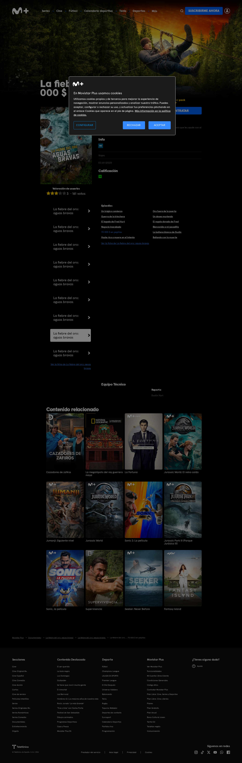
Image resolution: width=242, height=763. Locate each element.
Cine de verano (19, 694)
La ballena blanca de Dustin (167, 232)
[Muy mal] (48, 193)
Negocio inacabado (111, 226)
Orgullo (15, 731)
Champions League (110, 671)
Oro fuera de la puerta (164, 211)
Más (154, 11)
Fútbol (73, 11)
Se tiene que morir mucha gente (71, 685)
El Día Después (108, 685)
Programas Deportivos (67, 722)
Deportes (139, 11)
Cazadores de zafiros (58, 472)
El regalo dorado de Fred (166, 221)
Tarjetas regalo (153, 726)
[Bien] (60, 193)
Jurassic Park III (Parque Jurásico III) (178, 542)
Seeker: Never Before (137, 609)
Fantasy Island (172, 609)
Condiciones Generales (157, 680)
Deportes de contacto (111, 713)
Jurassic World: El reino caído (181, 472)
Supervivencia (94, 609)
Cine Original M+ (19, 671)
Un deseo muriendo (163, 216)
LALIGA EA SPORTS (110, 676)
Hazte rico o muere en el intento (118, 237)
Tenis (122, 11)
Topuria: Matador (109, 708)
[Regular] (56, 193)
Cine (59, 11)
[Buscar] (181, 10)
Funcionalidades (154, 671)
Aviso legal (113, 752)
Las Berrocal (62, 694)
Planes (150, 703)
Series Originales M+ (21, 708)
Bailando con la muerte (165, 237)
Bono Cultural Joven (156, 717)
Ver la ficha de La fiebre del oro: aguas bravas (125, 243)
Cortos (15, 689)
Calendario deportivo (98, 11)
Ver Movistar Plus (154, 666)
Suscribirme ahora (203, 11)
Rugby (104, 703)
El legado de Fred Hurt (113, 221)
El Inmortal (62, 689)
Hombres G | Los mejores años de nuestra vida (77, 699)
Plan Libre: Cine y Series (157, 699)
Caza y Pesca (63, 726)
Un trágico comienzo (111, 211)
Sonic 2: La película (136, 540)
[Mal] (52, 193)
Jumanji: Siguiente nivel (60, 540)
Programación (108, 731)
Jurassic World (94, 540)
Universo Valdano (110, 689)
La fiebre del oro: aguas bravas (66, 211)
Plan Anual (152, 713)
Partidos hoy (107, 726)
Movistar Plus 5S (64, 731)
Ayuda (199, 666)
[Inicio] (20, 10)
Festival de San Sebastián (68, 713)
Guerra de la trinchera (113, 216)
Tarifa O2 (151, 722)
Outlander (61, 680)
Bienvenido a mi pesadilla (166, 226)
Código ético (152, 685)
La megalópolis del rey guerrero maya (104, 474)
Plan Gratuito (153, 708)
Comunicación (153, 731)
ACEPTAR (159, 125)
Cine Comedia (18, 680)
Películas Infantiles (20, 699)
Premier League (109, 680)
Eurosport (106, 717)
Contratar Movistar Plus (157, 689)
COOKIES (148, 752)
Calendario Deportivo (111, 722)
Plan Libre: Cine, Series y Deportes (162, 694)
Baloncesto (107, 694)
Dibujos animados (65, 717)
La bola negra (63, 671)
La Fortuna (131, 472)
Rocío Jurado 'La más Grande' (70, 703)
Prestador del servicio (90, 752)
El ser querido (63, 666)
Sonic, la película (56, 609)
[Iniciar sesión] (227, 11)
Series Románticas (20, 713)
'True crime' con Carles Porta (70, 708)
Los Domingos (63, 676)
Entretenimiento (19, 726)
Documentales (18, 722)
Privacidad (131, 752)
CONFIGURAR (84, 125)
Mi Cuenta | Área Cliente (158, 676)
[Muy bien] (64, 193)
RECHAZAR (134, 125)
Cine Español (18, 676)
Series (46, 11)
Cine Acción (17, 685)
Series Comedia (19, 717)
